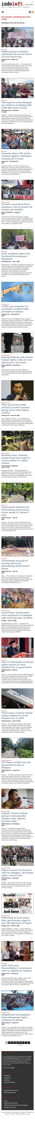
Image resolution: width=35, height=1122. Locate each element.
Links (5, 1101)
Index (23, 1114)
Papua (12, 1114)
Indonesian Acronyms (11, 1103)
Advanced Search (29, 4)
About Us (7, 1075)
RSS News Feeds (9, 1092)
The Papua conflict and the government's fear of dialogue (16, 765)
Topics (18, 1114)
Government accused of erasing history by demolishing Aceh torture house (15, 564)
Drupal (12, 1067)
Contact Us (7, 1078)
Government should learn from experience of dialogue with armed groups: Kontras (16, 615)
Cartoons (30, 1112)
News (8, 1112)
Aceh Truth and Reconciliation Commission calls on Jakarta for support (16, 968)
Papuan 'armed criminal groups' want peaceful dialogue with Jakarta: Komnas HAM (14, 817)
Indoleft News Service (11, 1090)
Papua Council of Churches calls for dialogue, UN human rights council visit (17, 873)
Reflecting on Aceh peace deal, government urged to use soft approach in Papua (16, 920)
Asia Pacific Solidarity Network (16, 1057)
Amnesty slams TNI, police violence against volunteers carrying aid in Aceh (16, 156)
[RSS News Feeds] (32, 12)
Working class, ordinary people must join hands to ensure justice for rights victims (15, 459)
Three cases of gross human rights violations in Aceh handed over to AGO (17, 715)
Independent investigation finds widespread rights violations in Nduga (15, 1017)
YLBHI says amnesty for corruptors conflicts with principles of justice (15, 309)
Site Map (7, 1080)
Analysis (23, 1112)
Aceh (7, 1114)
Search (32, 2)
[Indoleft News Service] (30, 12)
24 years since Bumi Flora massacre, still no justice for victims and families (16, 207)
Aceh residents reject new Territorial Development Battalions (15, 256)
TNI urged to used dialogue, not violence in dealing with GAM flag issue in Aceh (16, 105)
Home (3, 1112)
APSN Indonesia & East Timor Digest (16, 1105)
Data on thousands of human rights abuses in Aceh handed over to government (17, 665)
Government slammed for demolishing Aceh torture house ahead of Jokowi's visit (15, 511)
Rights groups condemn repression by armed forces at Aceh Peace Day (16, 54)
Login (28, 1114)
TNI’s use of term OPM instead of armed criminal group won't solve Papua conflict (15, 409)
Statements (15, 1112)
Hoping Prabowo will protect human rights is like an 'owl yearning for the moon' (17, 360)
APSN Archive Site (10, 1107)
